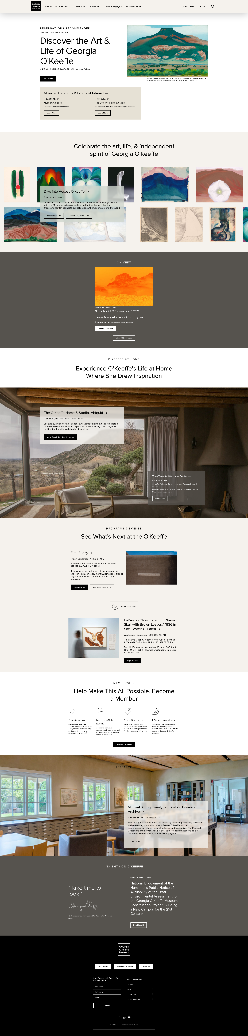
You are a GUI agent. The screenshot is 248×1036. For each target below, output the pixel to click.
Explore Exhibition (105, 329)
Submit (107, 1005)
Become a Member (124, 745)
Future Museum (133, 6)
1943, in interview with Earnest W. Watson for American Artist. (90, 917)
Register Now (79, 587)
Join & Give (188, 6)
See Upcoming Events (102, 587)
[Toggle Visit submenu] (51, 6)
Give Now (146, 966)
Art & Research (62, 6)
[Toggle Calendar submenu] (100, 6)
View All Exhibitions (124, 338)
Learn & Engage (112, 6)
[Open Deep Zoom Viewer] (16, 184)
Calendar (94, 6)
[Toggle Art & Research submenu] (71, 6)
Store (202, 6)
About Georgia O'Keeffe (78, 216)
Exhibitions (81, 6)
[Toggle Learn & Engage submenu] (121, 6)
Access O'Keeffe (54, 216)
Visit (47, 6)
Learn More (52, 113)
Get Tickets (48, 79)
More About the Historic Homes (60, 437)
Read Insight (138, 925)
